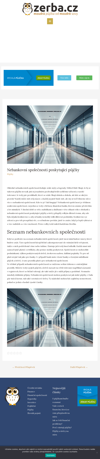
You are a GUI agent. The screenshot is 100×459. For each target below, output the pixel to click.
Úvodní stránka (34, 388)
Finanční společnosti (37, 395)
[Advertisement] (50, 42)
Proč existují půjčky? (62, 427)
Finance (31, 391)
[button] (84, 77)
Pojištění (31, 406)
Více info (64, 78)
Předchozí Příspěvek (23, 367)
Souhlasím (51, 455)
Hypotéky (31, 399)
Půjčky (10, 174)
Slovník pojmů (34, 413)
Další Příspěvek (79, 367)
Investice (31, 402)
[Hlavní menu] (50, 21)
